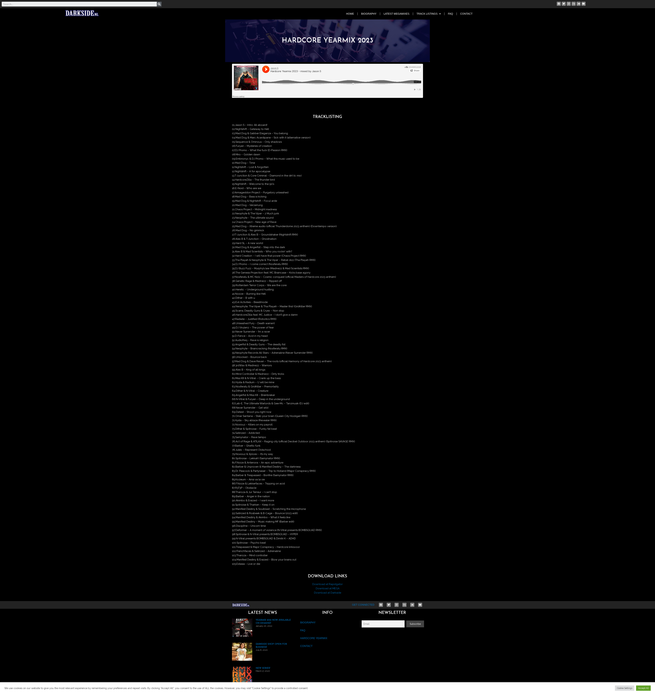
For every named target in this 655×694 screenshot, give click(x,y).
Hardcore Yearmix (313, 638)
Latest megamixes (396, 13)
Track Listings (427, 13)
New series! (263, 668)
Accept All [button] (643, 688)
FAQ (450, 13)
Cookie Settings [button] (624, 688)
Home (350, 13)
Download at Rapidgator (327, 584)
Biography (368, 13)
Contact (466, 13)
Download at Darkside (327, 592)
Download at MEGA (327, 588)
